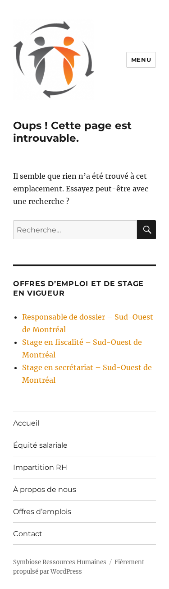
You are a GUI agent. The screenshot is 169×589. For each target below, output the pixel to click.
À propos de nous (44, 489)
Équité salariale (40, 445)
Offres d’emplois (42, 511)
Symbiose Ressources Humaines (59, 562)
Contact (27, 533)
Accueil (26, 423)
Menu (141, 59)
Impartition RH (40, 467)
